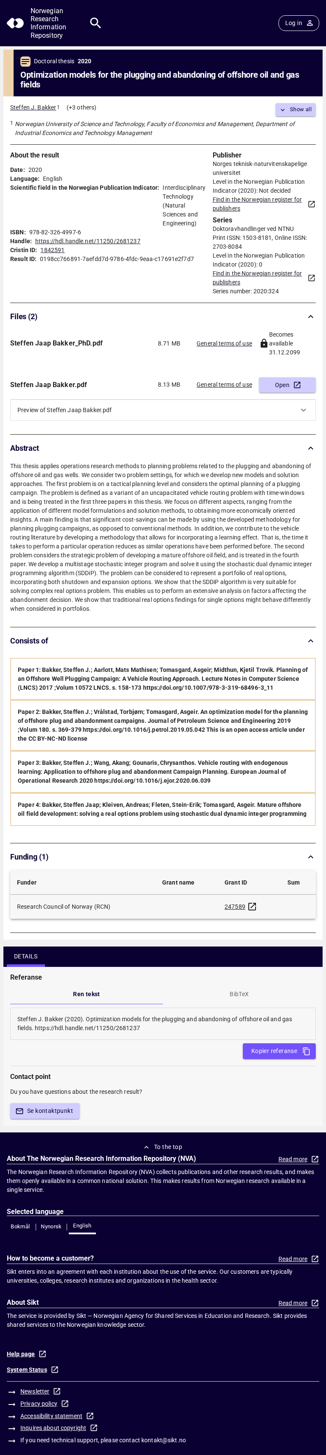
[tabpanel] (163, 1024)
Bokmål (20, 1226)
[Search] (96, 23)
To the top (168, 1146)
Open (282, 385)
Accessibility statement (51, 1416)
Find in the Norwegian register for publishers (257, 204)
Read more (292, 1159)
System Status (27, 1369)
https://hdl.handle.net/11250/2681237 (88, 241)
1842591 (52, 250)
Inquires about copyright (53, 1427)
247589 (235, 906)
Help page (21, 1354)
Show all (301, 109)
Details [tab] (26, 956)
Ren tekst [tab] (86, 994)
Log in (293, 23)
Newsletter (34, 1391)
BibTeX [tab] (239, 994)
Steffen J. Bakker (33, 107)
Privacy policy (38, 1403)
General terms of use (224, 343)
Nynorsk (51, 1226)
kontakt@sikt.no (163, 1440)
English (82, 1225)
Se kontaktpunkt (50, 1110)
